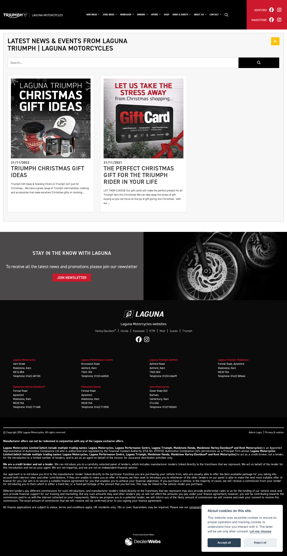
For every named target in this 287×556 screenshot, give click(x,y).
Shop (166, 14)
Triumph (187, 331)
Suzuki (174, 331)
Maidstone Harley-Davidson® (29, 387)
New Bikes (92, 14)
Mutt (162, 331)
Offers (155, 14)
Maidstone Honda (91, 387)
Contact (214, 14)
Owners (141, 14)
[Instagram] (148, 339)
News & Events (180, 14)
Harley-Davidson (105, 331)
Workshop (126, 14)
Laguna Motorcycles (47, 15)
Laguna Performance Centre (97, 360)
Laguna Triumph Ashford (164, 360)
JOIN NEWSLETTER (71, 277)
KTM (152, 331)
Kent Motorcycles (159, 387)
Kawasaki (139, 331)
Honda (124, 331)
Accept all (224, 542)
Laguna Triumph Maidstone (233, 360)
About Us (199, 14)
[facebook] (271, 10)
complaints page (199, 507)
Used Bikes (109, 14)
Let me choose (260, 531)
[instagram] (279, 10)
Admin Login (255, 432)
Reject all (260, 542)
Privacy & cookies (274, 432)
